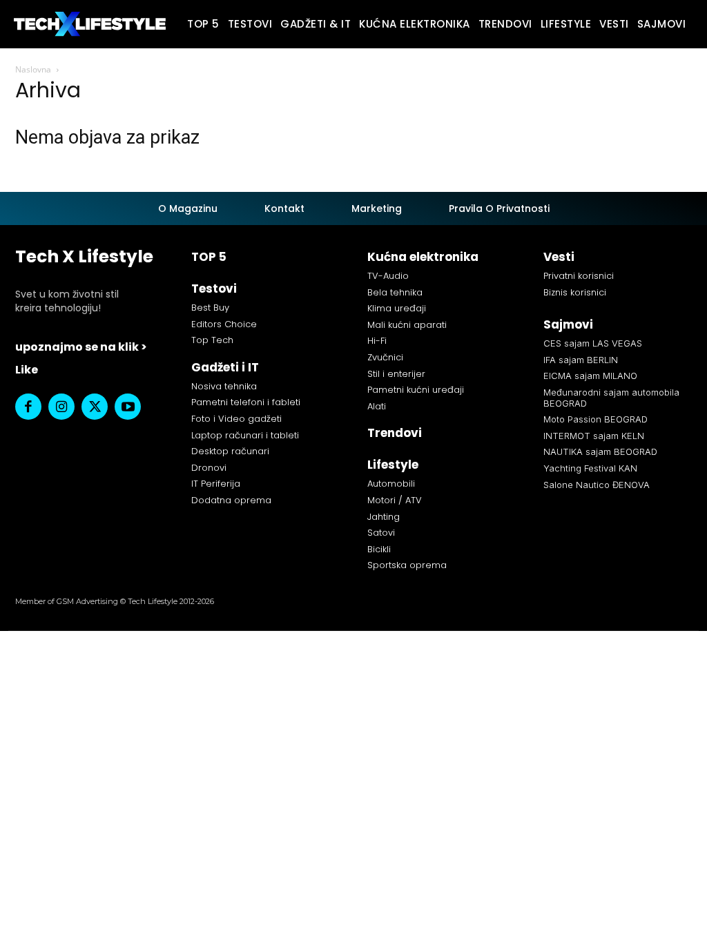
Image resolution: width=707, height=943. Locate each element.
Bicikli (379, 549)
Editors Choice (224, 324)
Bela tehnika (395, 292)
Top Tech (212, 340)
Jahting (383, 516)
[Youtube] (128, 406)
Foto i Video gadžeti (236, 418)
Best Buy (210, 307)
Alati (376, 406)
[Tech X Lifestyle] (90, 24)
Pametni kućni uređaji (415, 389)
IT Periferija (215, 483)
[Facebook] (28, 406)
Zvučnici (385, 357)
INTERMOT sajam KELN (593, 435)
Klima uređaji (396, 308)
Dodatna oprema (231, 500)
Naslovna (33, 69)
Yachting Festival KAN (590, 468)
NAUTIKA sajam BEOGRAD (600, 451)
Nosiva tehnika (224, 386)
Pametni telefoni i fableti (245, 402)
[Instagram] (61, 406)
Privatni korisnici (578, 275)
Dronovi (208, 467)
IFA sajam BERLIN (580, 359)
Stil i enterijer (396, 373)
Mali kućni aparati (407, 324)
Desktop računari (230, 451)
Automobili (391, 483)
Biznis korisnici (574, 292)
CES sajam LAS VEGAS (592, 343)
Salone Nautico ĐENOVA (596, 484)
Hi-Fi (377, 340)
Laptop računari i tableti (245, 435)
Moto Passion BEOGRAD (595, 419)
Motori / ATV (394, 500)
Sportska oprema (407, 565)
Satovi (381, 532)
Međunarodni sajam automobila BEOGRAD (611, 398)
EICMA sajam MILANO (590, 375)
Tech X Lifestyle (84, 256)
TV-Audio (388, 275)
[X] (94, 406)
